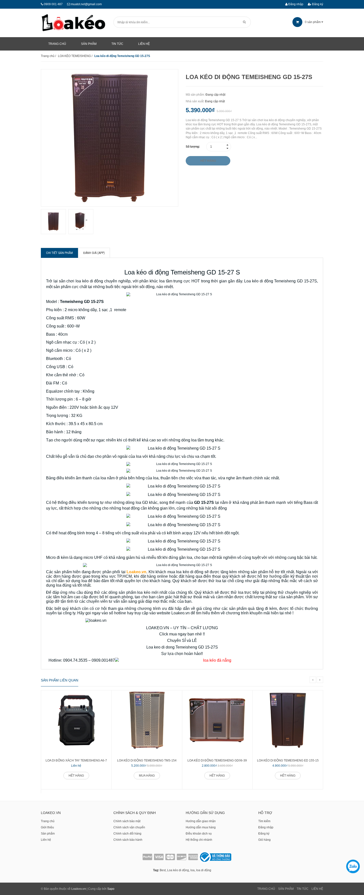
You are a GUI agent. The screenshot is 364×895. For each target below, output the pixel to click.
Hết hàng (76, 775)
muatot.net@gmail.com (86, 4)
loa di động (203, 870)
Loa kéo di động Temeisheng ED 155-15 (288, 760)
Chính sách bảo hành (127, 839)
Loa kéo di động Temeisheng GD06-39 (217, 760)
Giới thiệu (47, 827)
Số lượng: (193, 146)
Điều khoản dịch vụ (199, 833)
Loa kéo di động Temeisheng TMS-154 (147, 760)
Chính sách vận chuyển (129, 827)
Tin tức (303, 889)
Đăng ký (317, 4)
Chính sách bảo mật (126, 821)
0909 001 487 (53, 4)
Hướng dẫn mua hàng (201, 827)
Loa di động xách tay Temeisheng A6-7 (76, 760)
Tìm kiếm (264, 821)
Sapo (110, 889)
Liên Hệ (317, 889)
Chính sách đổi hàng (127, 833)
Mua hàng (147, 775)
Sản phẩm (48, 833)
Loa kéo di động (178, 870)
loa (192, 870)
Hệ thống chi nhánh (199, 839)
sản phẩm (313, 22)
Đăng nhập (295, 4)
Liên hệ (46, 839)
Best (163, 870)
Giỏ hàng (264, 839)
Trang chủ (47, 821)
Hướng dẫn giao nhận (201, 821)
